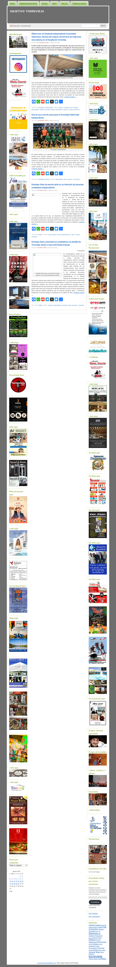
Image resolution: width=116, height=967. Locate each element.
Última (52, 109)
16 (22, 881)
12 (14, 881)
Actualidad (41, 107)
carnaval (103, 925)
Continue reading (70, 97)
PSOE (99, 948)
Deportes (47, 179)
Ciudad (100, 927)
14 (18, 881)
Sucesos (92, 952)
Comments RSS (26, 26)
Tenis (102, 952)
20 (16, 884)
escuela (91, 938)
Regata (91, 950)
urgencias (65, 109)
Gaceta (44, 4)
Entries (16, 26)
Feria (95, 938)
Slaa (65, 179)
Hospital (75, 107)
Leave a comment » (74, 109)
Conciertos (93, 929)
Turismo (91, 959)
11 (12, 881)
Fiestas (92, 940)
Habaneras (93, 942)
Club (104, 927)
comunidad (66, 107)
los (101, 944)
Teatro (98, 952)
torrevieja (47, 109)
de (99, 931)
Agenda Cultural (94, 925)
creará (50, 234)
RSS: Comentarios (94, 916)
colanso (60, 107)
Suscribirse (95, 902)
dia (99, 934)
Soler (73, 234)
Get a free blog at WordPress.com (46, 963)
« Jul (10, 891)
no (70, 234)
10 (10, 881)
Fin (96, 940)
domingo (54, 234)
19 (14, 884)
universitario (58, 109)
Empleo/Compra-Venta (28, 4)
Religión (95, 950)
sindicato (42, 109)
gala (99, 940)
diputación (92, 936)
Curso (97, 931)
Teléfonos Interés (79, 4)
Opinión (97, 946)
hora (71, 107)
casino (91, 927)
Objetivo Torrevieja (27, 11)
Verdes (95, 959)
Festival (99, 938)
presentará (65, 305)
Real (102, 948)
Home (12, 4)
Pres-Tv (65, 4)
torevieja (91, 954)
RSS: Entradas (93, 913)
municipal (92, 946)
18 (12, 884)
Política (40, 234)
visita (99, 959)
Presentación (93, 948)
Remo (100, 950)
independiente (35, 109)
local (99, 944)
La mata (94, 944)
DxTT (54, 4)
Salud (103, 950)
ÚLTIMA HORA (49, 107)
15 (20, 881)
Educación (98, 936)
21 (18, 884)
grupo (59, 234)
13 (16, 881)
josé (90, 944)
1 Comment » (76, 179)
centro (95, 927)
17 (10, 884)
